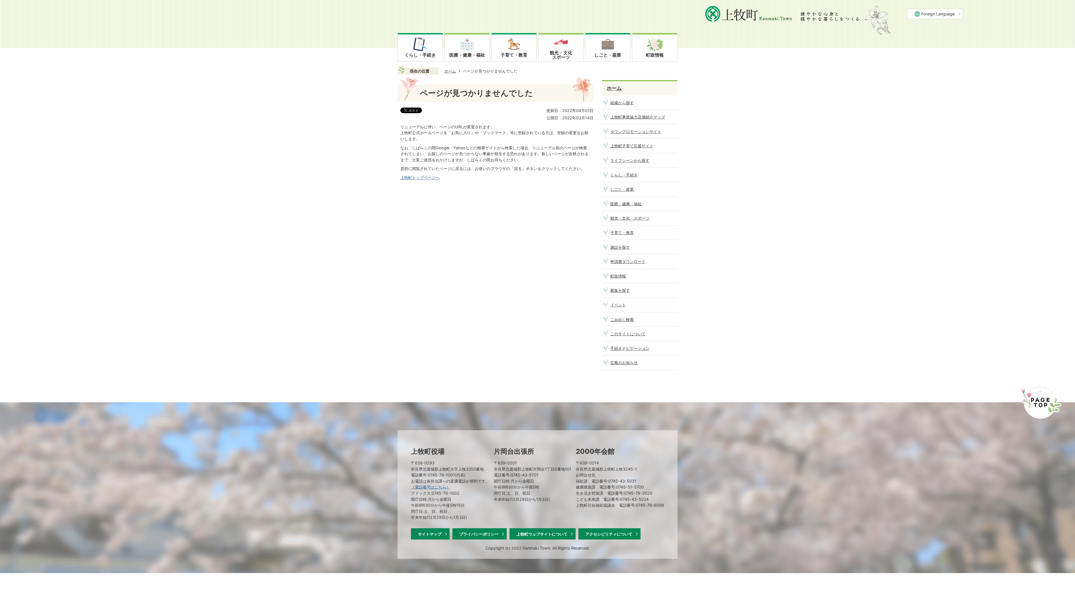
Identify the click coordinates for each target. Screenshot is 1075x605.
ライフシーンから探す (629, 160)
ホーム (450, 71)
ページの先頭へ (1041, 402)
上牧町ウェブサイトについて (542, 534)
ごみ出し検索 (622, 319)
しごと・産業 (622, 189)
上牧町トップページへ (420, 177)
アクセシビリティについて (608, 534)
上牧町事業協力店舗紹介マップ (637, 117)
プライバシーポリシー (479, 534)
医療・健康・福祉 (626, 203)
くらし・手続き (624, 175)
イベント (618, 304)
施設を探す (620, 247)
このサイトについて (628, 333)
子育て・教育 (622, 232)
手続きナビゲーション (629, 348)
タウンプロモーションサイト (635, 131)
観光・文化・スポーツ (629, 218)
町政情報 (618, 276)
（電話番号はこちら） (430, 487)
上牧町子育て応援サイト (631, 145)
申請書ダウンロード (628, 261)
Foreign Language (938, 13)
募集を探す (620, 290)
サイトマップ (429, 534)
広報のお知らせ (624, 362)
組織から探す (622, 102)
